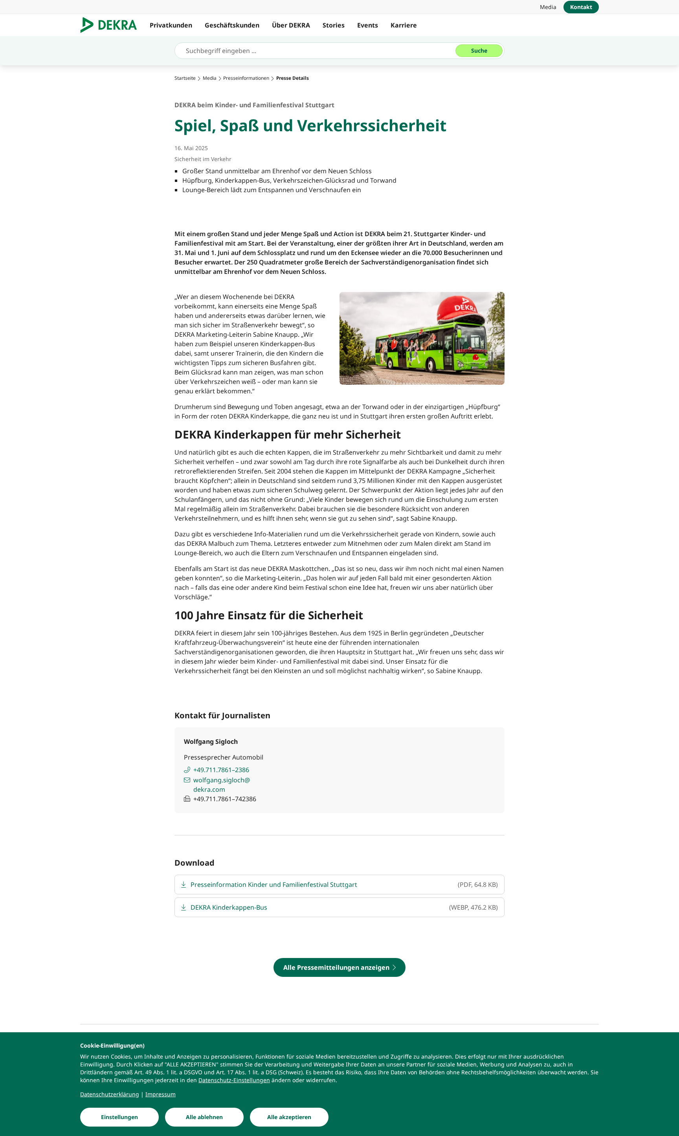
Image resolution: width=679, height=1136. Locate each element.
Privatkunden (171, 25)
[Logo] (111, 25)
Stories (334, 25)
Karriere (404, 25)
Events (367, 25)
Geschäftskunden (232, 25)
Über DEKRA (291, 25)
